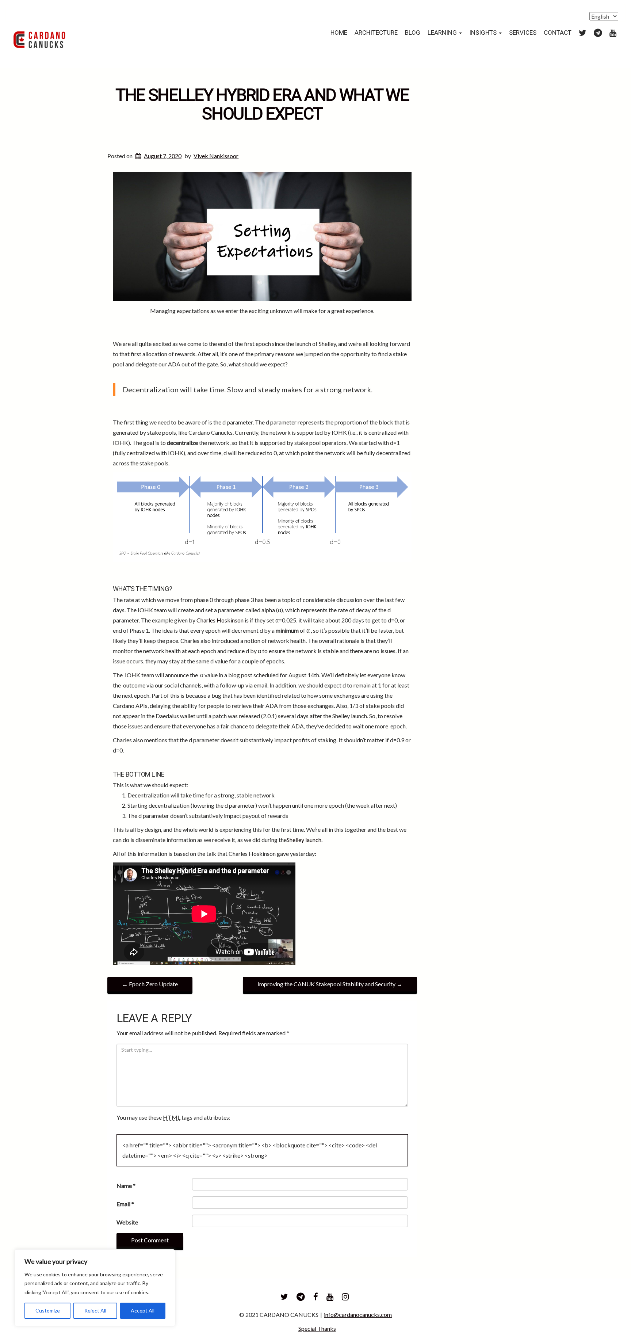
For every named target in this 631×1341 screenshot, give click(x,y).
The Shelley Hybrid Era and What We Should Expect (262, 104)
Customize (47, 1310)
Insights (483, 32)
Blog (412, 32)
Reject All (95, 1310)
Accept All (142, 1310)
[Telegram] (598, 33)
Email (125, 1203)
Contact (557, 32)
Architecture (376, 32)
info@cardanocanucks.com (358, 1314)
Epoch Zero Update (150, 983)
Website (127, 1222)
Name (125, 1185)
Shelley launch (304, 839)
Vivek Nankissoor (216, 155)
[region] (95, 1288)
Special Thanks (317, 1328)
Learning (443, 32)
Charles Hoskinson (220, 620)
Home (338, 32)
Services (522, 32)
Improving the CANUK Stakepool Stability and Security (329, 983)
